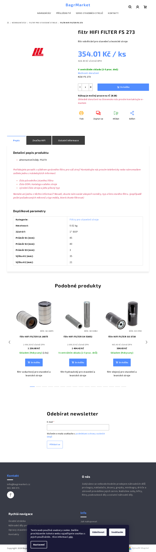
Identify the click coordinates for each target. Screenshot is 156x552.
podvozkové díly (97, 495)
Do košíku (124, 87)
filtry (84, 495)
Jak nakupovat (88, 521)
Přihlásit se (55, 444)
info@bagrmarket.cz (18, 484)
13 (111, 386)
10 (93, 386)
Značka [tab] (38, 140)
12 (105, 386)
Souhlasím (117, 532)
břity (139, 491)
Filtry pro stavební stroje (84, 219)
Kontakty (14, 534)
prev (9, 342)
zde (71, 537)
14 (117, 386)
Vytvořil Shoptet (140, 548)
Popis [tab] (16, 140)
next (146, 342)
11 (99, 386)
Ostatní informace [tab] (68, 140)
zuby (132, 491)
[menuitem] (44, 13)
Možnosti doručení (88, 73)
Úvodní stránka (17, 521)
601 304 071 (13, 488)
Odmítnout (98, 532)
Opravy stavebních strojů (23, 530)
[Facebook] (10, 494)
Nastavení (38, 544)
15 (123, 386)
